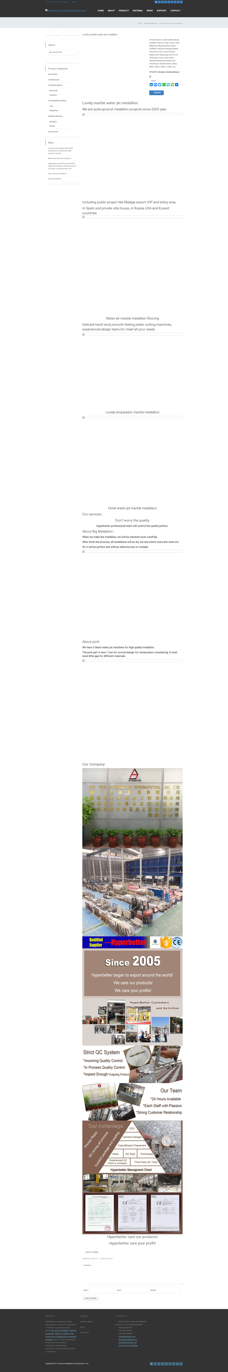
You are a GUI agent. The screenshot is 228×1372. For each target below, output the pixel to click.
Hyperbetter (117, 1237)
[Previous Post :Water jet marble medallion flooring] (53, 33)
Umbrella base (53, 80)
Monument (53, 91)
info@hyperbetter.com (127, 1337)
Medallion (161, 72)
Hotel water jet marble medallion (132, 508)
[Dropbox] (178, 2)
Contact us (64, 2)
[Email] (156, 2)
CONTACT (175, 10)
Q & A (82, 1327)
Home (48, 2)
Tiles (51, 106)
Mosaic (52, 126)
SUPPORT (162, 10)
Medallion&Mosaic (172, 72)
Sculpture (53, 95)
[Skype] (171, 2)
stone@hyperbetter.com (127, 1342)
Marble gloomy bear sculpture (59, 158)
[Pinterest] (165, 2)
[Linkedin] (168, 2)
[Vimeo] (175, 2)
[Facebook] (162, 2)
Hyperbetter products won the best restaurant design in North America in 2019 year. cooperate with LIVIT (62, 166)
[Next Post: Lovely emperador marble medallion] (71, 33)
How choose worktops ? (57, 174)
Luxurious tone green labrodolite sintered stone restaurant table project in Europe (60, 150)
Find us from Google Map (128, 1346)
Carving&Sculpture (55, 85)
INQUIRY (157, 93)
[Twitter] (159, 2)
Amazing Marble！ (55, 179)
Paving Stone (53, 132)
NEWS (150, 10)
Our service (84, 1332)
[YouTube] (181, 2)
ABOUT (111, 10)
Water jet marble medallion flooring (132, 318)
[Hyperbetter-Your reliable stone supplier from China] (65, 10)
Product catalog (86, 1322)
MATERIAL (138, 10)
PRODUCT (124, 10)
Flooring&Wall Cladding (57, 101)
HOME (101, 10)
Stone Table (52, 74)
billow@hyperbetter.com (127, 1340)
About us (56, 2)
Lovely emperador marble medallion (132, 412)
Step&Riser (53, 110)
